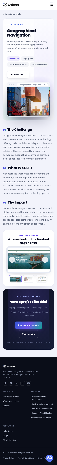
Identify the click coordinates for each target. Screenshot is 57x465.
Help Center (8, 431)
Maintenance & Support (41, 418)
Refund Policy (43, 458)
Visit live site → (18, 74)
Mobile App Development (42, 404)
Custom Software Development (38, 398)
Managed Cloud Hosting (41, 413)
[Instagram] (17, 383)
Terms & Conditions (26, 458)
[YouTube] (28, 383)
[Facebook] (11, 383)
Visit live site (28, 334)
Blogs (5, 436)
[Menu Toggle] (51, 4)
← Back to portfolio (12, 14)
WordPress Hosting (11, 401)
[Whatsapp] (49, 458)
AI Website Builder (11, 396)
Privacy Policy (8, 458)
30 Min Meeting (9, 440)
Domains (6, 406)
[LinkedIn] (5, 383)
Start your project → (28, 325)
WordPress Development (41, 408)
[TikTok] (22, 383)
